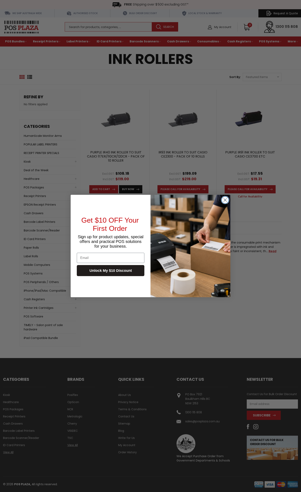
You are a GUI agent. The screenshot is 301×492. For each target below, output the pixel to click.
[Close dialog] (225, 200)
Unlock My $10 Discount (110, 271)
